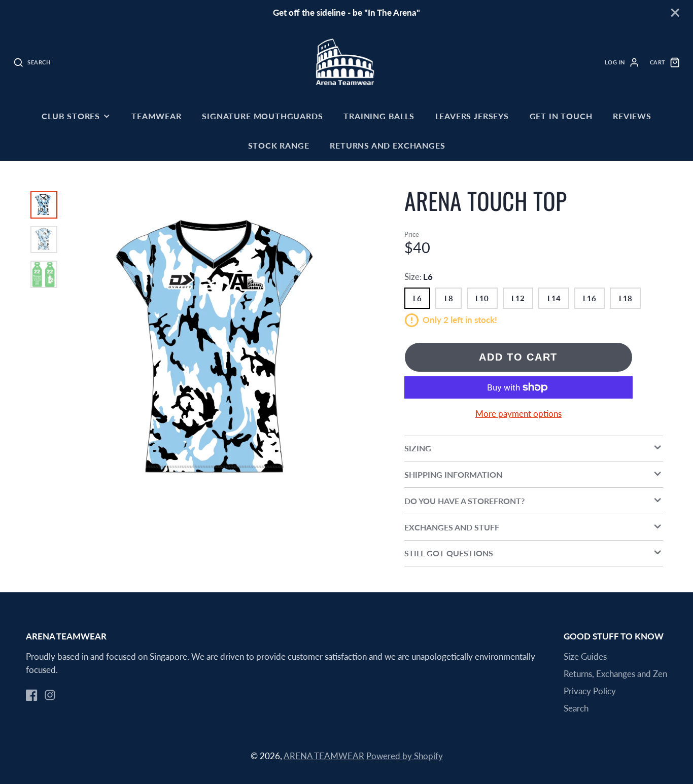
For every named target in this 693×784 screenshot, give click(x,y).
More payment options (518, 413)
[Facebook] (32, 695)
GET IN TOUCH (561, 116)
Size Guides (585, 656)
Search (576, 708)
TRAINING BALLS (378, 116)
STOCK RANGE (278, 145)
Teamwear (156, 116)
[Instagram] (50, 695)
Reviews (632, 116)
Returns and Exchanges (387, 145)
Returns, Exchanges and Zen (615, 673)
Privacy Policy (590, 691)
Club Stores (71, 116)
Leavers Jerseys (472, 116)
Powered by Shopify (404, 756)
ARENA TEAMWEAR (324, 756)
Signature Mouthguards (262, 116)
